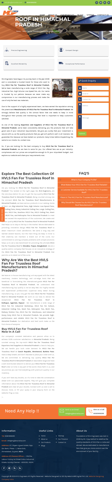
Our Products (67, 14)
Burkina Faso (48, 352)
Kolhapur (5, 303)
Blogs (80, 14)
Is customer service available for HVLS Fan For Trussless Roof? (84, 191)
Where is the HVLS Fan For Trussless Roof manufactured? (84, 197)
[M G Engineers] (11, 10)
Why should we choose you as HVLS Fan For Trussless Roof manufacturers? (84, 203)
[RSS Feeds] (104, 2)
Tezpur (33, 246)
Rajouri (21, 303)
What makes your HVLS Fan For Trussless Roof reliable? (84, 185)
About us (52, 14)
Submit (82, 134)
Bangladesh (42, 246)
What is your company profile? (84, 180)
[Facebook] (96, 2)
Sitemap (90, 14)
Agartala (13, 303)
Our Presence (63, 439)
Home (42, 14)
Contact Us (103, 14)
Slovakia (26, 246)
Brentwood (37, 352)
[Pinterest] (100, 2)
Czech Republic (24, 352)
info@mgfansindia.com (13, 2)
